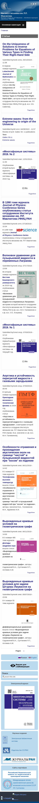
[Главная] (6, 9)
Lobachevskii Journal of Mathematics (8, 74)
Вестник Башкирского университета (8, 280)
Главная (4, 30)
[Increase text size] (36, 5)
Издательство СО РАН (20, 750)
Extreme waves (8, 140)
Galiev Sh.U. (7, 137)
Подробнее (31, 110)
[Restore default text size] (33, 5)
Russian (24, 658)
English (34, 658)
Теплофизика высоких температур (8, 479)
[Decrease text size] (31, 5)
